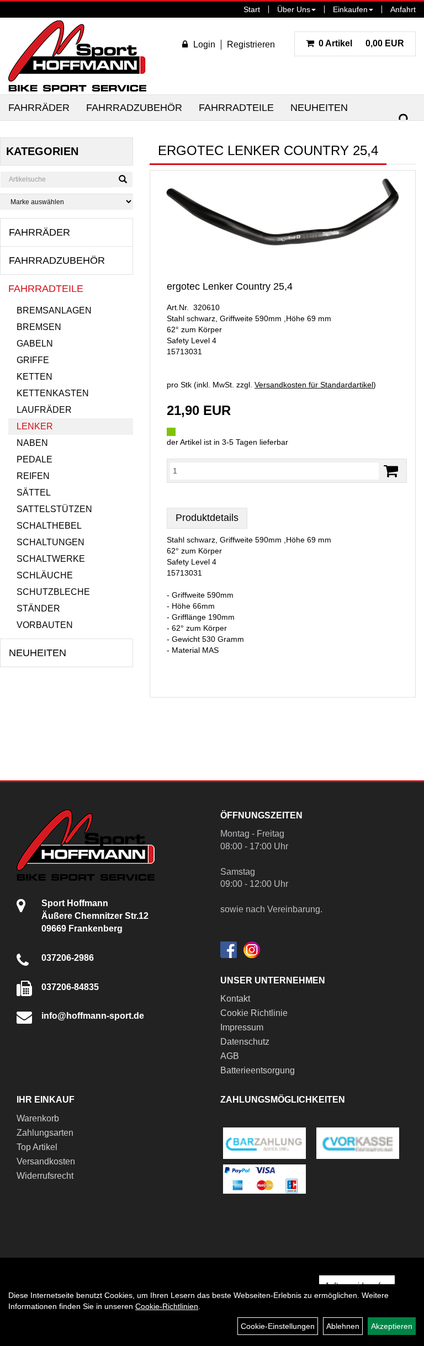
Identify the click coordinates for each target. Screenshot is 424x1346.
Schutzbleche (53, 592)
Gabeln (35, 343)
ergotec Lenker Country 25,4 (230, 286)
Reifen (33, 476)
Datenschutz (244, 1041)
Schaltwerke (51, 558)
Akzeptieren (391, 1326)
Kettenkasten (53, 393)
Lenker (35, 426)
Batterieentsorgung (257, 1070)
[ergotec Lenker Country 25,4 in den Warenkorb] (391, 471)
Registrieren (251, 44)
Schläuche (45, 575)
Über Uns (293, 9)
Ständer (38, 608)
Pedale (34, 459)
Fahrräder (39, 107)
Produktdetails (207, 517)
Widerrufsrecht (45, 1175)
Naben (32, 443)
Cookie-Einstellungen (278, 1326)
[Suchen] (404, 119)
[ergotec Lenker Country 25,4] (282, 212)
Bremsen (39, 327)
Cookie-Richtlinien (166, 1306)
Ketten (34, 376)
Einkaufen (350, 9)
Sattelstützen (54, 509)
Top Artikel (37, 1147)
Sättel (34, 492)
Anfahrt (403, 9)
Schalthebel (49, 525)
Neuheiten (319, 107)
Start (251, 9)
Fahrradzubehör (134, 107)
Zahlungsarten (45, 1132)
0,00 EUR (361, 43)
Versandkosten (46, 1161)
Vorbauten (45, 625)
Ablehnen (342, 1326)
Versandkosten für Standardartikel (314, 384)
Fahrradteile (236, 107)
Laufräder (44, 409)
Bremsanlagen (54, 310)
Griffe (33, 360)
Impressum (241, 1027)
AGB (229, 1056)
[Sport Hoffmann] (77, 56)
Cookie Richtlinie (254, 1013)
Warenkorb (38, 1118)
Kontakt (235, 998)
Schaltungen (50, 542)
